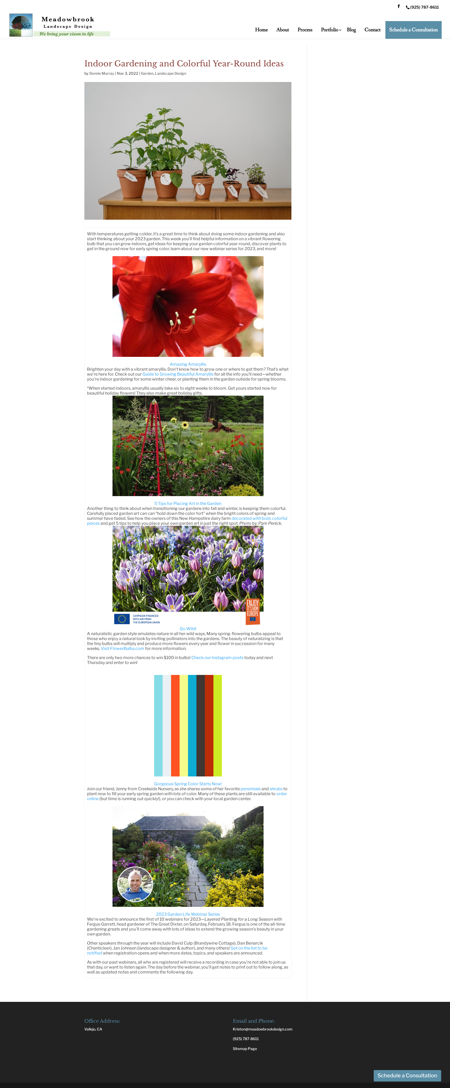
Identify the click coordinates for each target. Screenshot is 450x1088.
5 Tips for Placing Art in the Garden (187, 503)
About (282, 30)
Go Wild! (188, 628)
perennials (251, 788)
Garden (147, 73)
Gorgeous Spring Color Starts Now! (188, 783)
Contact (373, 30)
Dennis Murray (101, 73)
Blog (351, 30)
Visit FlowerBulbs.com (122, 648)
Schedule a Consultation (413, 30)
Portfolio (329, 30)
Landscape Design (170, 73)
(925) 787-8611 (246, 1038)
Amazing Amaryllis (188, 364)
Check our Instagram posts (217, 657)
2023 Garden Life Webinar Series (188, 914)
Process (305, 30)
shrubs (276, 788)
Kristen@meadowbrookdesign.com (262, 1029)
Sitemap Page (245, 1048)
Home (261, 30)
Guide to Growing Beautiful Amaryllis (178, 374)
